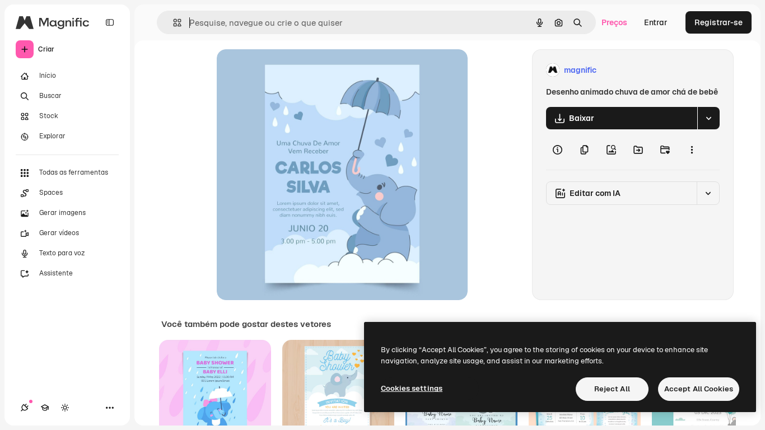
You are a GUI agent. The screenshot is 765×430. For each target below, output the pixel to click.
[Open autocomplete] (172, 22)
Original (288, 70)
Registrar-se (718, 22)
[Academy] (45, 408)
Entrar (656, 22)
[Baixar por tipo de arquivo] (708, 118)
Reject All (612, 389)
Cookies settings (411, 388)
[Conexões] (25, 408)
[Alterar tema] (65, 408)
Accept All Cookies (698, 389)
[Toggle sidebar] (110, 22)
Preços (614, 22)
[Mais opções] (691, 149)
